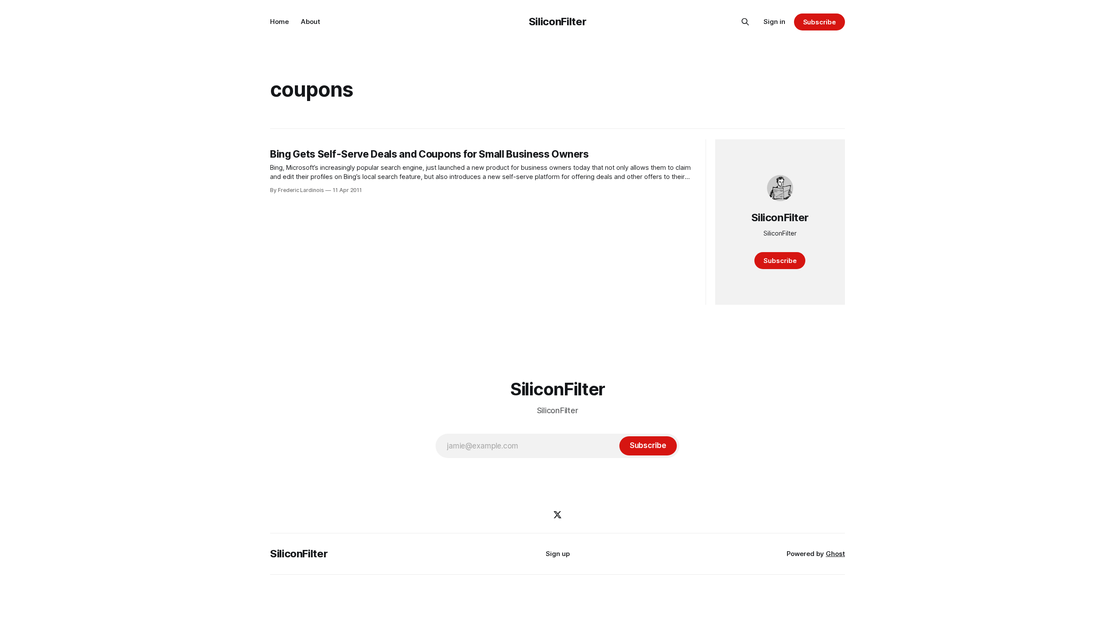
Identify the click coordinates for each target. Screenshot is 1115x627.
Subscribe (819, 22)
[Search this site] (745, 22)
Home (279, 21)
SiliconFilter (557, 21)
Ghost (835, 553)
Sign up (558, 553)
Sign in (774, 21)
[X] (557, 514)
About (310, 21)
